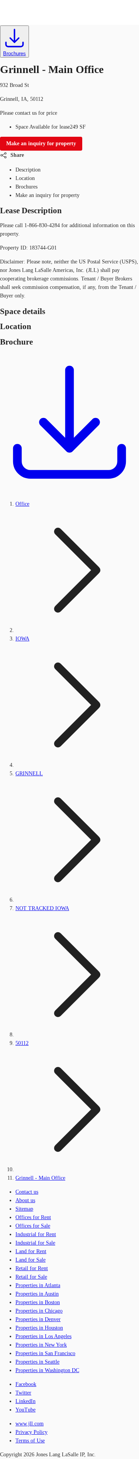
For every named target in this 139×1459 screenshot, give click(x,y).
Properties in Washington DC (47, 1370)
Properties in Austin (37, 1294)
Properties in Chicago (39, 1311)
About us (25, 1200)
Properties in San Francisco (45, 1353)
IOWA (22, 639)
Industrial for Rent (35, 1234)
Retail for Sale (31, 1277)
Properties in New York (41, 1345)
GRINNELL (29, 773)
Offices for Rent (33, 1217)
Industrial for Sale (35, 1243)
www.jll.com (29, 1424)
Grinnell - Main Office (40, 1178)
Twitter (23, 1393)
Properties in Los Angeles (43, 1336)
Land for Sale (30, 1260)
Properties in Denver (38, 1319)
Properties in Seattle (37, 1362)
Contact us (26, 1192)
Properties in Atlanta (37, 1285)
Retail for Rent (31, 1268)
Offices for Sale (32, 1226)
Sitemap (24, 1209)
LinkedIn (25, 1401)
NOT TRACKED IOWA (42, 908)
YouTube (25, 1410)
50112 (22, 1043)
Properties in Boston (37, 1302)
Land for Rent (30, 1251)
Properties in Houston (39, 1328)
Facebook (25, 1384)
